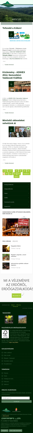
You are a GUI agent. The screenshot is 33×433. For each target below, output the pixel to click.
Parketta (6, 373)
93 (19, 173)
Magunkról (7, 206)
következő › (26, 173)
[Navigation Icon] (31, 2)
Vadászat (6, 384)
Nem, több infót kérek (15, 430)
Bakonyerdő (6, 416)
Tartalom (15, 306)
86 (20, 170)
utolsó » (17, 176)
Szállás (6, 197)
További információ (9, 65)
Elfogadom (4, 430)
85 (16, 170)
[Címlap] (7, 4)
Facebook (8, 419)
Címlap (13, 305)
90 (6, 173)
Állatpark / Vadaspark (9, 358)
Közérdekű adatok (8, 361)
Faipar (6, 193)
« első (4, 170)
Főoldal (18, 305)
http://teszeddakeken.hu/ (16, 58)
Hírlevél (15, 241)
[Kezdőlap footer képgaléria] (8, 323)
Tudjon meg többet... (14, 342)
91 (10, 173)
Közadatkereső (7, 363)
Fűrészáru (6, 381)
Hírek (4, 61)
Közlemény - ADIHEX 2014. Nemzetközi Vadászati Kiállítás (13, 75)
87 (24, 170)
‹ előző (10, 170)
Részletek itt (16, 296)
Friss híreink (6, 241)
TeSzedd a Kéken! (12, 28)
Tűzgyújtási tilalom (16, 246)
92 (14, 173)
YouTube (17, 419)
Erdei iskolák (7, 355)
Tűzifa (5, 376)
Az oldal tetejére (27, 308)
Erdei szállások (8, 352)
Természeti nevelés (9, 202)
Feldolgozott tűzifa (8, 378)
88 (28, 170)
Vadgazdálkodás (8, 189)
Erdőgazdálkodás (8, 184)
